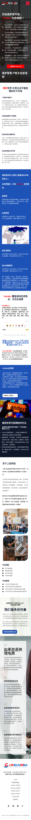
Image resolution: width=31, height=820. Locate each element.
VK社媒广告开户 (15, 791)
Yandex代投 (15, 796)
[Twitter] (8, 806)
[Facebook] (18, 806)
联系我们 (15, 799)
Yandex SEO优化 (15, 788)
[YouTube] (13, 806)
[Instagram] (22, 806)
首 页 (15, 779)
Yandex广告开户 (15, 793)
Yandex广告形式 (15, 785)
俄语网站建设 (15, 782)
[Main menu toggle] (27, 3)
